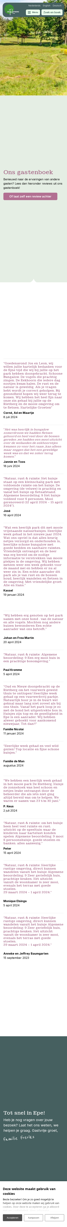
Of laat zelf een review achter (30, 196)
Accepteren (12, 1217)
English (46, 5)
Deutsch (57, 5)
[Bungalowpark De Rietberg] (11, 9)
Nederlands (34, 5)
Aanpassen (33, 1217)
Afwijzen (54, 1217)
